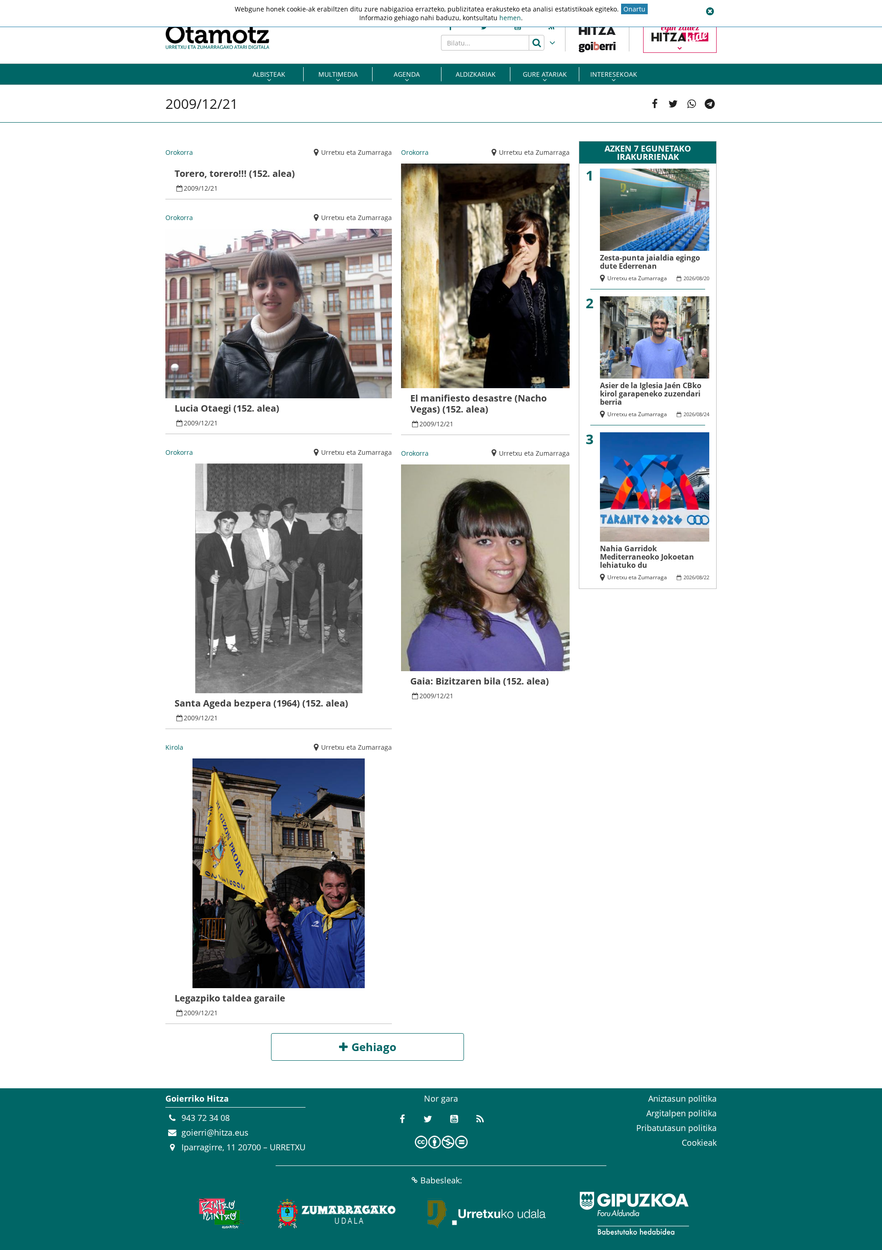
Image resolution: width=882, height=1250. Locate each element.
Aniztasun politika (682, 1098)
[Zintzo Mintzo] (219, 1213)
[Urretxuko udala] (487, 1213)
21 (214, 188)
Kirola (174, 747)
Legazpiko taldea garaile (230, 998)
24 (706, 414)
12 (204, 188)
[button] (710, 11)
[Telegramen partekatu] (710, 104)
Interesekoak (613, 74)
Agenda (407, 74)
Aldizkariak (476, 74)
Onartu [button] (634, 9)
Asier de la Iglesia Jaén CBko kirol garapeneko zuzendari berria (650, 393)
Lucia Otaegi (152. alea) (227, 408)
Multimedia (338, 74)
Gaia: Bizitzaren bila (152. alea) (479, 681)
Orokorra (179, 152)
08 (699, 278)
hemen (510, 17)
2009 (191, 188)
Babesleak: (441, 1180)
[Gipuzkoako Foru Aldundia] (634, 1213)
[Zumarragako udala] (336, 1213)
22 (706, 577)
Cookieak (699, 1142)
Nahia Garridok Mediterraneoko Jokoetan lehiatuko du (647, 556)
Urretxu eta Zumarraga (356, 152)
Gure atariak (545, 74)
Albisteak (269, 74)
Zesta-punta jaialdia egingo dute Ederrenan (650, 262)
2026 (689, 278)
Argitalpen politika (681, 1113)
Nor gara (441, 1098)
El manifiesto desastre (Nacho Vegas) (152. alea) (478, 403)
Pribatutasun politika (676, 1127)
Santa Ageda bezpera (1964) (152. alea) (261, 703)
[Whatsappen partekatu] (691, 104)
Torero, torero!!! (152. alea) (235, 173)
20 (706, 278)
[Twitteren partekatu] (673, 104)
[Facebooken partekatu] (655, 104)
